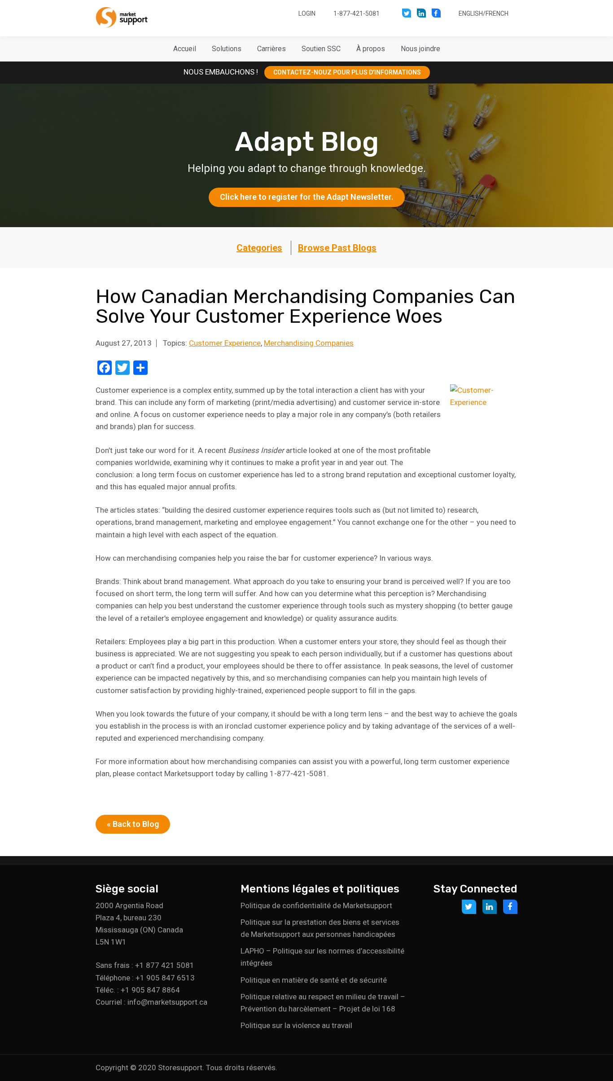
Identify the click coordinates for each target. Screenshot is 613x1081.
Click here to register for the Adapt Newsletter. (307, 197)
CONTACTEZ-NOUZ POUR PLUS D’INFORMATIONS (347, 72)
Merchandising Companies (309, 342)
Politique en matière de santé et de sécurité (314, 980)
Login (306, 13)
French (497, 13)
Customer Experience (225, 342)
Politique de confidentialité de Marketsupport (316, 905)
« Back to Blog (133, 824)
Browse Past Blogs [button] (337, 247)
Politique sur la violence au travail (296, 1025)
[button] (226, 49)
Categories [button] (259, 247)
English (471, 13)
